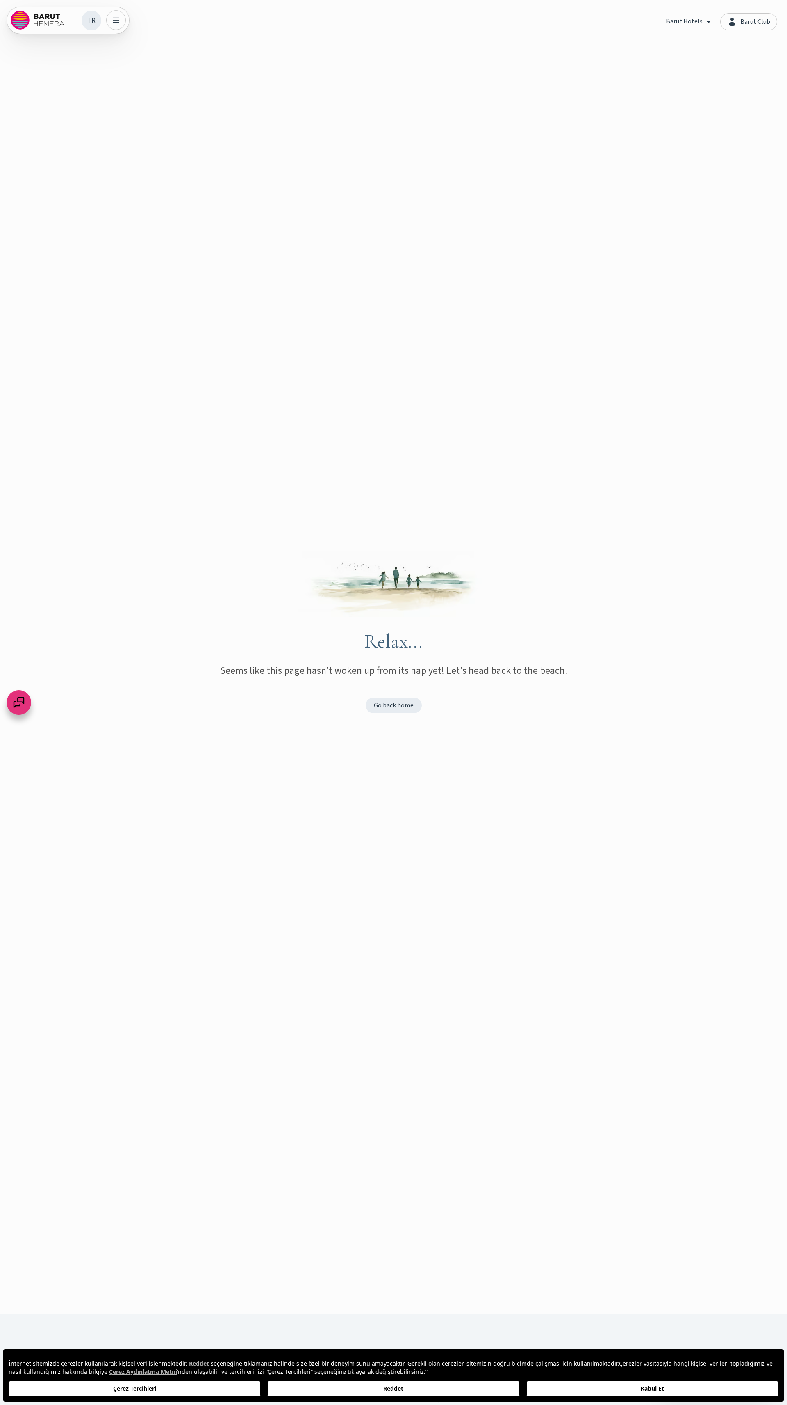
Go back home (394, 705)
